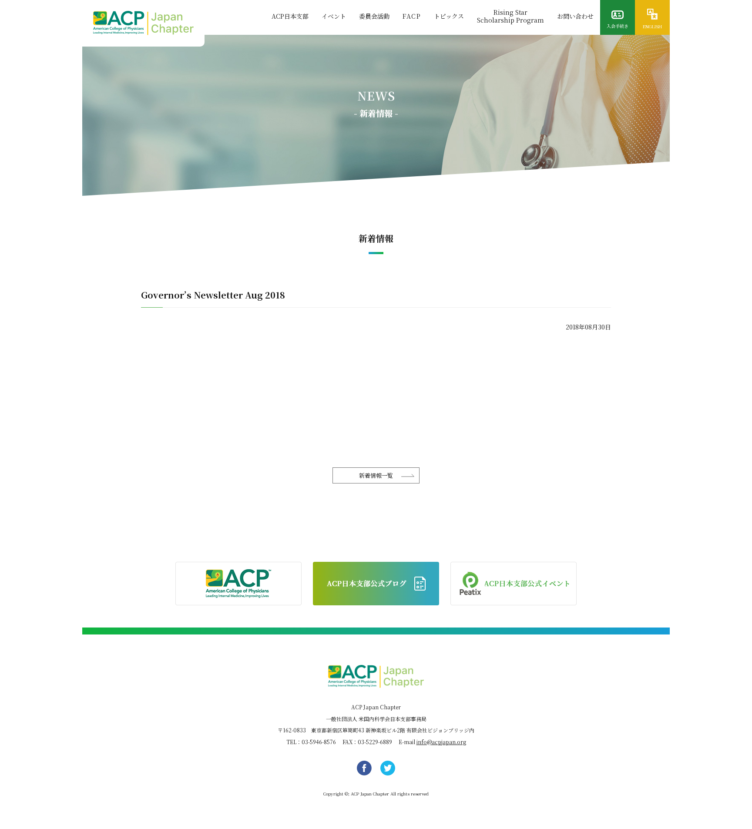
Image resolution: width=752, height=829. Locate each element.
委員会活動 (374, 16)
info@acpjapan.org (441, 741)
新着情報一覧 (376, 475)
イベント (334, 16)
